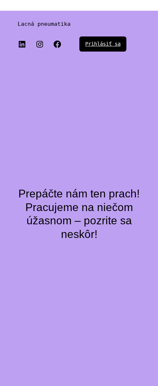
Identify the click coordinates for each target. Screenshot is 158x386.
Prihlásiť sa (103, 44)
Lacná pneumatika (44, 24)
